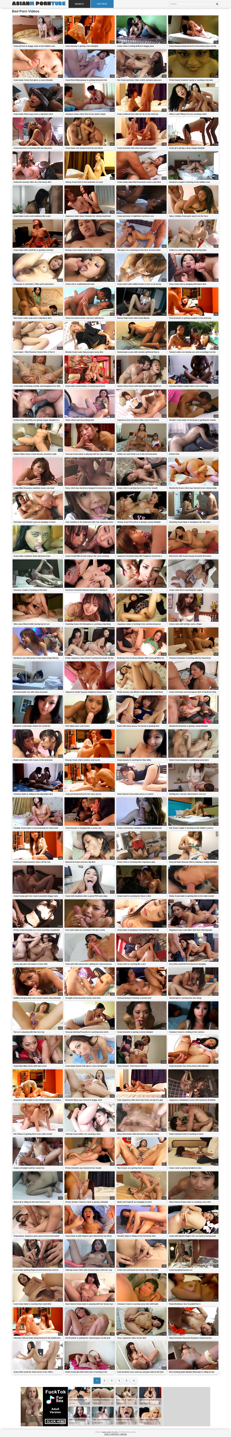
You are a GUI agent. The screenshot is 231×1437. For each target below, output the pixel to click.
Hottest (102, 4)
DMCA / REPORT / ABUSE (115, 1434)
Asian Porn (38, 4)
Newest (79, 4)
